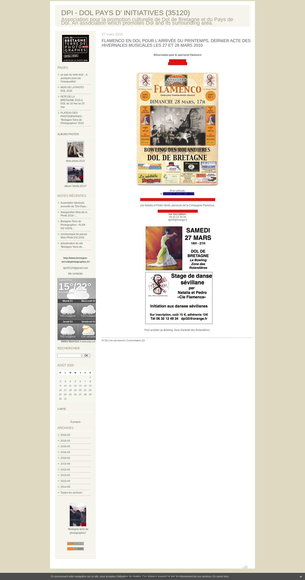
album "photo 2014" (75, 186)
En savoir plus (221, 576)
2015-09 (65, 463)
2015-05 (65, 475)
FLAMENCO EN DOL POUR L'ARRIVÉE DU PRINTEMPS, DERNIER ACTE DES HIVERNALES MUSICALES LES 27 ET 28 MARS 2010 (176, 43)
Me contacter (75, 273)
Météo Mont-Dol (70, 341)
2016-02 (65, 458)
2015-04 (65, 481)
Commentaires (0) (136, 340)
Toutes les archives (71, 492)
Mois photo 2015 (75, 161)
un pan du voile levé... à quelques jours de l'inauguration (74, 78)
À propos (75, 421)
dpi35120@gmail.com (75, 268)
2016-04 (65, 446)
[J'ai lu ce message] (301, 576)
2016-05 (65, 440)
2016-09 (65, 435)
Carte (61, 409)
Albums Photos (68, 134)
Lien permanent (117, 340)
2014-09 (65, 486)
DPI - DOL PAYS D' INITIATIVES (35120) (125, 13)
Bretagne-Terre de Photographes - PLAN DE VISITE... (73, 225)
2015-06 (65, 469)
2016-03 (65, 452)
